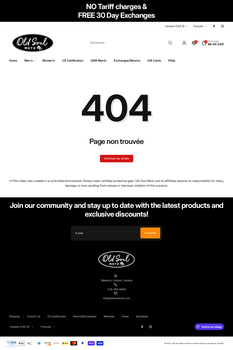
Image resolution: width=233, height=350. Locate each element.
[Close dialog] (153, 251)
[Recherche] (170, 43)
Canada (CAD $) (175, 26)
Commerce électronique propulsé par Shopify (204, 343)
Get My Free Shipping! (116, 336)
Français (198, 26)
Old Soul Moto (178, 343)
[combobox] (131, 43)
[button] (213, 43)
